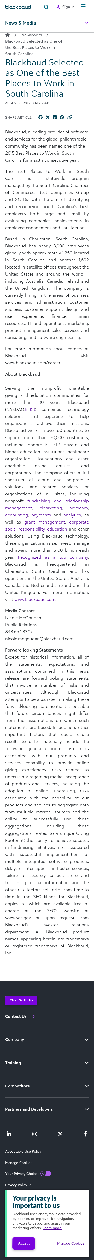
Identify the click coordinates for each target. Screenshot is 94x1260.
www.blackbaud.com (34, 599)
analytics (72, 515)
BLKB (30, 409)
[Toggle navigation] (83, 6)
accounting (16, 515)
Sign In (68, 6)
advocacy (78, 507)
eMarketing (51, 507)
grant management (44, 522)
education (57, 529)
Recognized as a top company (53, 557)
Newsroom (31, 35)
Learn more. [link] (52, 1228)
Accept (24, 1243)
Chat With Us (21, 1000)
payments (41, 515)
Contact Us (15, 1016)
